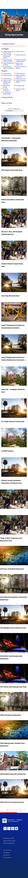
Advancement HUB (8, 838)
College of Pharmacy (21, 78)
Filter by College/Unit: (14, 108)
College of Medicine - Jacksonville (21, 76)
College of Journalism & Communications (21, 60)
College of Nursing (7, 78)
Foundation (6, 852)
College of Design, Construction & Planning (7, 56)
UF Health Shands (20, 85)
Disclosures (6, 855)
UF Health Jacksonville (6, 89)
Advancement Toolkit (9, 841)
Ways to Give (6, 103)
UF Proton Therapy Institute (20, 89)
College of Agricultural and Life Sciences (8, 52)
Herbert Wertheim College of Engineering (8, 67)
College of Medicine (7, 75)
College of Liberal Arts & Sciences (8, 63)
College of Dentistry (20, 73)
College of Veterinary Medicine (21, 81)
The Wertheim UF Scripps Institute (7, 93)
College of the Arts (20, 51)
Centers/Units (7, 97)
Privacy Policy (7, 857)
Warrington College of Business (21, 67)
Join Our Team (7, 850)
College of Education (21, 54)
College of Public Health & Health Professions (7, 82)
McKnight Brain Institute (6, 86)
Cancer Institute (7, 73)
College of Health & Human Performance (8, 60)
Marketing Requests (9, 843)
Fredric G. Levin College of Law (19, 63)
